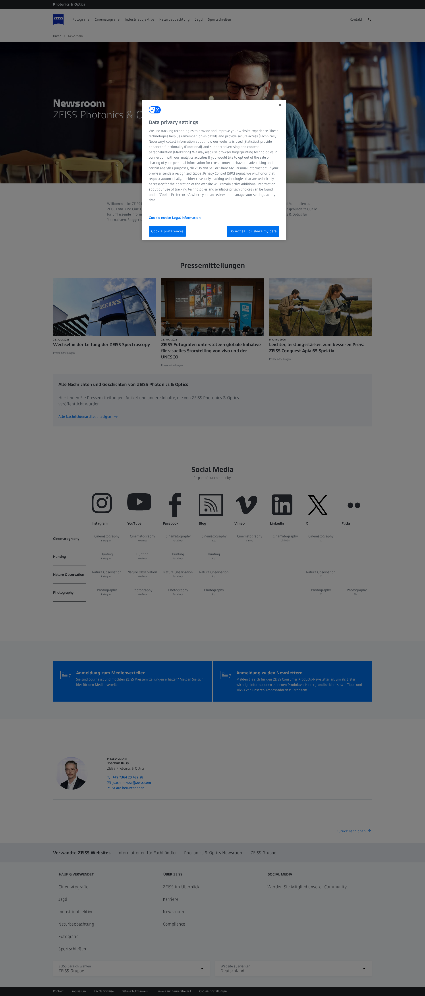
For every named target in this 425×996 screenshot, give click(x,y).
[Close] (280, 105)
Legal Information (186, 218)
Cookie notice (160, 218)
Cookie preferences (167, 231)
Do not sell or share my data (253, 231)
